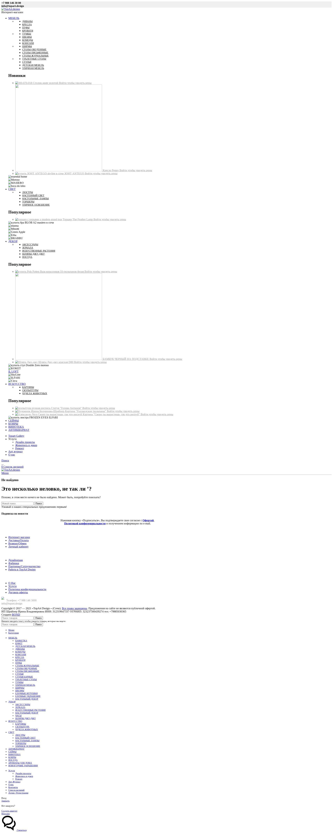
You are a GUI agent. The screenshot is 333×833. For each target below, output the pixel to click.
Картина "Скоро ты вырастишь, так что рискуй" (112, 414)
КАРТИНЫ (20, 724)
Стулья (26, 62)
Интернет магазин (19, 537)
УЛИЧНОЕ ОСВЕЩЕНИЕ (27, 746)
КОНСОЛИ (20, 654)
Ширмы (27, 46)
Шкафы (27, 37)
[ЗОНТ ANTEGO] (39, 173)
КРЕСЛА (19, 657)
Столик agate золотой (46, 82)
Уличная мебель (33, 68)
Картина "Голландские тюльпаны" (86, 411)
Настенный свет (33, 195)
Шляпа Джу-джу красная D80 (56, 362)
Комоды (27, 40)
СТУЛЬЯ (19, 674)
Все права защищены (74, 608)
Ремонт (19, 448)
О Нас (12, 583)
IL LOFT (13, 371)
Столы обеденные (34, 49)
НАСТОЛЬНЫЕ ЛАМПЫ (27, 740)
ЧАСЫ (18, 715)
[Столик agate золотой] (24, 82)
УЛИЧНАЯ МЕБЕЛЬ (25, 685)
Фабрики (13, 563)
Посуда (27, 257)
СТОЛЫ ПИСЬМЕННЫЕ (27, 671)
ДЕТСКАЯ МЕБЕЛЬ (25, 646)
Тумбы (26, 34)
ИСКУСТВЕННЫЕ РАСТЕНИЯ (30, 710)
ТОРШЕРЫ (20, 743)
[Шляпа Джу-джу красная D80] (26, 362)
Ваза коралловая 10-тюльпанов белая (62, 271)
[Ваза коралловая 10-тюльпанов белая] (27, 271)
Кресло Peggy (111, 170)
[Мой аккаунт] (2, 463)
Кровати (27, 31)
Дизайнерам (15, 560)
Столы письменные (35, 52)
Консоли (28, 43)
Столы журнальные (35, 55)
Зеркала (27, 247)
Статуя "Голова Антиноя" (66, 408)
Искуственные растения (38, 251)
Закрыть (5, 801)
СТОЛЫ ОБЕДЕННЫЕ (26, 668)
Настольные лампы (35, 198)
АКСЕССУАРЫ (22, 704)
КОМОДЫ (20, 651)
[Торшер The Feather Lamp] (39, 219)
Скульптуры (30, 390)
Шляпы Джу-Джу (33, 254)
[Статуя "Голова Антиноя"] (33, 408)
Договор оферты (18, 592)
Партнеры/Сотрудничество (24, 566)
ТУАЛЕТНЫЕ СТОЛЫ (26, 679)
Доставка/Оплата (18, 540)
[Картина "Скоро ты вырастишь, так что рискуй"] (49, 414)
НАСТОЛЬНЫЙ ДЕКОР (26, 699)
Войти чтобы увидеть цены (75, 82)
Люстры (27, 192)
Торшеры (28, 201)
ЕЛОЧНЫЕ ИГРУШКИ (26, 693)
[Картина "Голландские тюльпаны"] (40, 411)
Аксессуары (30, 244)
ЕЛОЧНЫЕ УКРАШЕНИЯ (27, 696)
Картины (28, 387)
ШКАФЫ (19, 690)
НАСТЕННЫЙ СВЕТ (25, 738)
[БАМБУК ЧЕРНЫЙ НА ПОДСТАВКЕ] (59, 358)
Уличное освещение (36, 205)
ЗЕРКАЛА (20, 707)
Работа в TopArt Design (22, 569)
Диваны (27, 21)
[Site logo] (10, 9)
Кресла (27, 24)
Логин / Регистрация (18, 793)
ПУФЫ (18, 663)
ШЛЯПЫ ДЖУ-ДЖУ (25, 718)
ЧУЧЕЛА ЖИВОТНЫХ (26, 729)
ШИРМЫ (19, 688)
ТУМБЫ (19, 682)
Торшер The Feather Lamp (78, 219)
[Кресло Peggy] (59, 170)
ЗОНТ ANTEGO (74, 173)
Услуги (12, 586)
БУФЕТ (18, 643)
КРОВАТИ (20, 660)
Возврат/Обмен (17, 543)
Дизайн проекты (25, 442)
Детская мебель (33, 65)
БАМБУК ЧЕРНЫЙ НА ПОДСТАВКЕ (126, 358)
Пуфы (25, 27)
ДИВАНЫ (20, 649)
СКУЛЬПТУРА (22, 726)
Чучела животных (34, 393)
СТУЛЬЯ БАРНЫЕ (24, 676)
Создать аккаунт (9, 811)
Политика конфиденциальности (27, 589)
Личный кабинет (18, 546)
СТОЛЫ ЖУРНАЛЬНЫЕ (27, 665)
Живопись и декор (26, 445)
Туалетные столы (34, 59)
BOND (16, 614)
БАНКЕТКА (21, 640)
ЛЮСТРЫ (20, 735)
